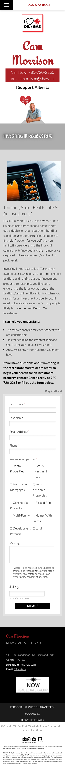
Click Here (20, 669)
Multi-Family (21, 515)
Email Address (18, 431)
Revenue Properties (22, 459)
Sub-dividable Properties (40, 489)
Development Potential (20, 531)
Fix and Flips (43, 502)
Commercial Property (19, 505)
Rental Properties (17, 468)
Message (15, 543)
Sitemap (39, 730)
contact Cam (26, 378)
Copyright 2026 (10, 726)
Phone (13, 445)
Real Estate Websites (27, 726)
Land (38, 528)
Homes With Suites (42, 518)
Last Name (16, 418)
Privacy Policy (28, 730)
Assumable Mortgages (18, 487)
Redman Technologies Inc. (51, 726)
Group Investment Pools (40, 471)
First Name (16, 404)
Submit (32, 606)
